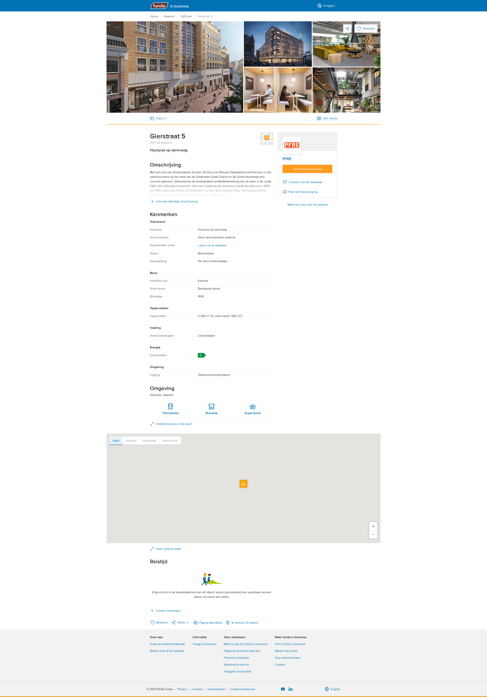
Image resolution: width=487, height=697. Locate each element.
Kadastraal (149, 441)
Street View (170, 441)
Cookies (197, 689)
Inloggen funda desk (237, 671)
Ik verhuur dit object (245, 623)
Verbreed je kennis (236, 665)
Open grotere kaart (168, 549)
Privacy (182, 689)
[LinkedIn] (290, 689)
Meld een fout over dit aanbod (307, 205)
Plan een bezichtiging (303, 192)
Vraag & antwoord (204, 644)
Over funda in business (290, 644)
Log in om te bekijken (212, 245)
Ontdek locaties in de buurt (174, 424)
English (335, 689)
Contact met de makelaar (305, 182)
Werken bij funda (286, 651)
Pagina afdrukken (210, 623)
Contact (280, 665)
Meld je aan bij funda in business (245, 644)
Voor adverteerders (287, 658)
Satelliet (131, 441)
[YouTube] (283, 689)
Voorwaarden (216, 689)
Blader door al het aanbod (167, 651)
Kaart (116, 441)
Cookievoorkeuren (242, 689)
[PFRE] (291, 145)
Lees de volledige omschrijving (176, 201)
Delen (181, 622)
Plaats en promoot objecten (242, 651)
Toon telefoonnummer (307, 169)
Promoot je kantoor (236, 658)
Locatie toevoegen (168, 611)
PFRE (287, 159)
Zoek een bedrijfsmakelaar (167, 644)
